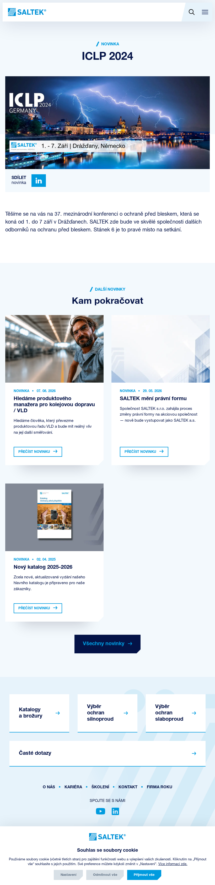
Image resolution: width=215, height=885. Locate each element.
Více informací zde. (172, 864)
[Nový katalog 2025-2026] (54, 517)
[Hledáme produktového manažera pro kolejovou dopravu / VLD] (54, 349)
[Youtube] (100, 811)
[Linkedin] (38, 180)
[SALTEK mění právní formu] (160, 349)
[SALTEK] (27, 12)
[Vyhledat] (192, 12)
